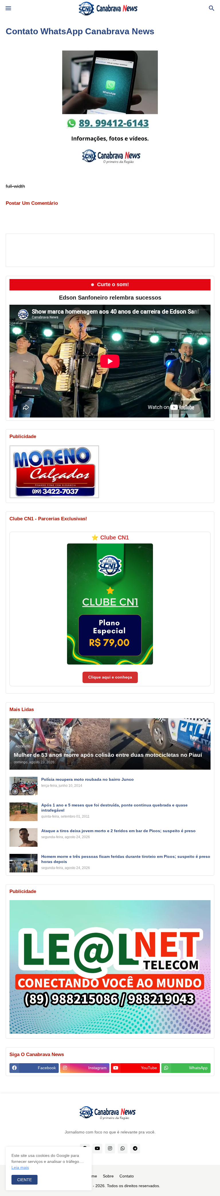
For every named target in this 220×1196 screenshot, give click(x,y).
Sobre (108, 1176)
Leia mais (20, 1167)
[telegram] (135, 1148)
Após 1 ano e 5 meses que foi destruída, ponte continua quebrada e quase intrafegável (114, 807)
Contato (126, 1176)
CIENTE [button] (24, 1179)
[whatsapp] (122, 1148)
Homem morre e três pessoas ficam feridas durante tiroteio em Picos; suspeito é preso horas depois (125, 859)
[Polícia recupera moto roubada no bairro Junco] (23, 786)
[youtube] (97, 1148)
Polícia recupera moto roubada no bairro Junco (87, 779)
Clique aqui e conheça (110, 677)
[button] (8, 8)
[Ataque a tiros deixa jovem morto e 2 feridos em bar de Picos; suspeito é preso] (23, 837)
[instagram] (110, 1148)
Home (91, 1176)
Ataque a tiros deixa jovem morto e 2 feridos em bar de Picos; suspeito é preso (118, 830)
